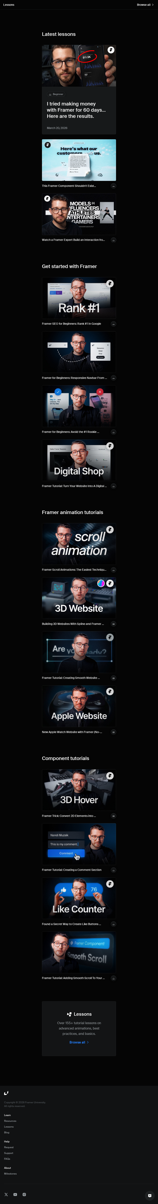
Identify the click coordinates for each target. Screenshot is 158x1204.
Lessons (9, 1126)
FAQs (7, 1159)
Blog (6, 1132)
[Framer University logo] (6, 1093)
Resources (10, 1121)
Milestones (10, 1173)
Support (8, 1153)
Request (9, 1147)
